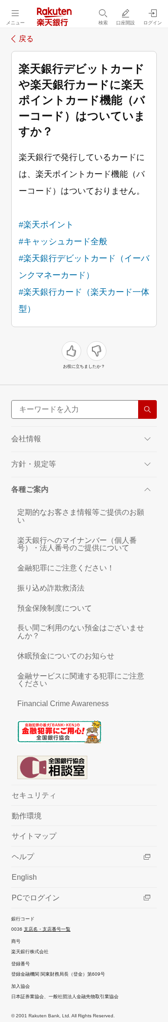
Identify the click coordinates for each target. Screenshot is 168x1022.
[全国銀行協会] (84, 731)
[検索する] (147, 409)
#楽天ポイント (46, 224)
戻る (26, 39)
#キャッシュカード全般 (63, 241)
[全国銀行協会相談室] (84, 767)
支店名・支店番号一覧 (47, 929)
